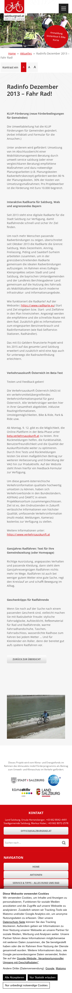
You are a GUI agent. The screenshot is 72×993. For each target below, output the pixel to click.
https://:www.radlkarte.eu (37, 305)
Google (50, 968)
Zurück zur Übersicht (27, 659)
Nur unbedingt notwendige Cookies (26, 985)
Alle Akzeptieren (14, 977)
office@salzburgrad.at (36, 831)
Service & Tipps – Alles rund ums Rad (36, 883)
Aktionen (36, 874)
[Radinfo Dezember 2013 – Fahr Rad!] (36, 738)
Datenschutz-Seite (14, 921)
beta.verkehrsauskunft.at (23, 436)
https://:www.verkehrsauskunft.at (28, 534)
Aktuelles (26, 53)
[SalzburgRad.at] (14, 10)
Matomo (61, 968)
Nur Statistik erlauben (43, 977)
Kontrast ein (10, 67)
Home (12, 53)
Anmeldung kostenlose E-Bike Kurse (56, 36)
